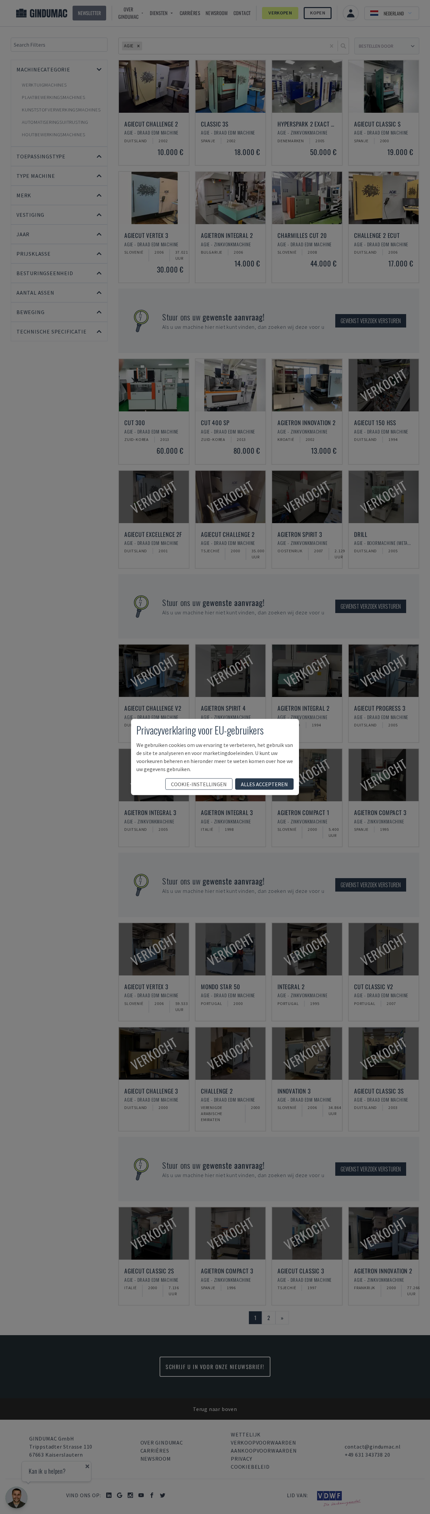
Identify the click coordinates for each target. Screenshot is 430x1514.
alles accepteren (264, 784)
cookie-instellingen (199, 784)
